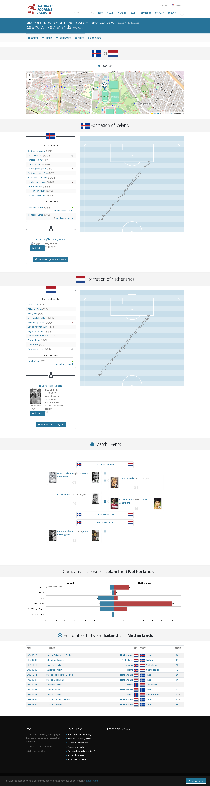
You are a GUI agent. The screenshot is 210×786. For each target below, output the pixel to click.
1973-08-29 (31, 699)
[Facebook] (182, 13)
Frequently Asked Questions (80, 738)
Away (143, 647)
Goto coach (51, 259)
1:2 (177, 669)
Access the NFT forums (78, 743)
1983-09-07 (31, 679)
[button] (104, 86)
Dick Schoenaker (127, 478)
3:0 (177, 679)
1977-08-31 (31, 689)
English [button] (177, 5)
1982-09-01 (31, 684)
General (34, 38)
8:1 (177, 699)
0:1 (177, 660)
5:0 (177, 704)
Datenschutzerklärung (77, 755)
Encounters (95, 38)
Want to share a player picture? (81, 751)
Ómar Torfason (65, 473)
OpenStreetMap (168, 113)
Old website (163, 5)
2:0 (177, 665)
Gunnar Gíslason (65, 531)
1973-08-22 (31, 704)
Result (178, 647)
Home (136, 647)
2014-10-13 (31, 665)
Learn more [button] (92, 781)
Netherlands (64, 38)
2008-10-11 (31, 674)
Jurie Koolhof (125, 499)
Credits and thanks (76, 747)
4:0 (177, 655)
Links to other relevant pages (80, 734)
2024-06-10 (31, 655)
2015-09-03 (31, 660)
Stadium (50, 647)
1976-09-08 (31, 694)
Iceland (48, 38)
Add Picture (37, 248)
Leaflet (156, 113)
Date (28, 647)
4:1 (177, 689)
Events (80, 38)
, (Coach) (50, 239)
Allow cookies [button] (196, 781)
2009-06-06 (31, 669)
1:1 (177, 684)
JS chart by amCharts (54, 587)
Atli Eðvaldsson (64, 494)
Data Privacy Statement (78, 759)
